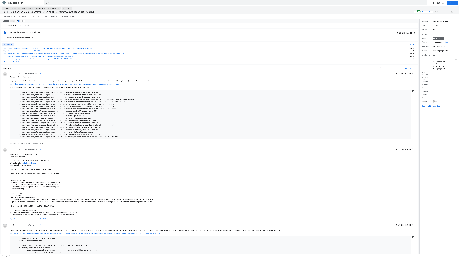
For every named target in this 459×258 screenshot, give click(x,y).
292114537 (66, 8)
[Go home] (1, 12)
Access (424, 42)
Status (424, 38)
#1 (41, 32)
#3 (415, 51)
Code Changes (425, 74)
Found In (425, 91)
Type (423, 25)
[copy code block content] (413, 91)
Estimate (425, 88)
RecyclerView (55, 8)
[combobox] (236, 2)
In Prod (424, 101)
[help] (438, 2)
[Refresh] (4, 12)
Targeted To (426, 94)
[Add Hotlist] (23, 21)
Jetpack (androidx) (42, 8)
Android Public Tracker (13, 8)
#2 (415, 48)
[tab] (9, 16)
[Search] (45, 2)
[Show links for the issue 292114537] (71, 8)
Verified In (425, 98)
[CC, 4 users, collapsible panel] (445, 59)
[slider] (419, 136)
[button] (439, 25)
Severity (424, 34)
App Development (28, 8)
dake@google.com (29, 163)
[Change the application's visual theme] (433, 2)
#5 (415, 56)
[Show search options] (425, 2)
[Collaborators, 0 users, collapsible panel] (445, 55)
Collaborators (426, 55)
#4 (415, 53)
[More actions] (456, 12)
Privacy (4, 256)
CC (423, 59)
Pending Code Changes (425, 79)
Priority (424, 30)
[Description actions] (414, 33)
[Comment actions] (413, 73)
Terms (11, 256)
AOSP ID (425, 84)
